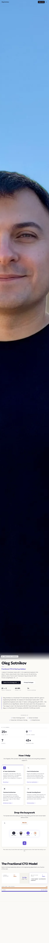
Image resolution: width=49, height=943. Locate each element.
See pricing (5, 782)
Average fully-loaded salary (31, 921)
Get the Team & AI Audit (18, 936)
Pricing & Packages (28, 682)
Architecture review (7, 803)
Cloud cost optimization (32, 782)
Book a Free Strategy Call (10, 682)
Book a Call (41, 2)
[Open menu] (46, 2)
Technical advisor (30, 803)
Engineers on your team (8, 921)
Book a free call (32, 936)
